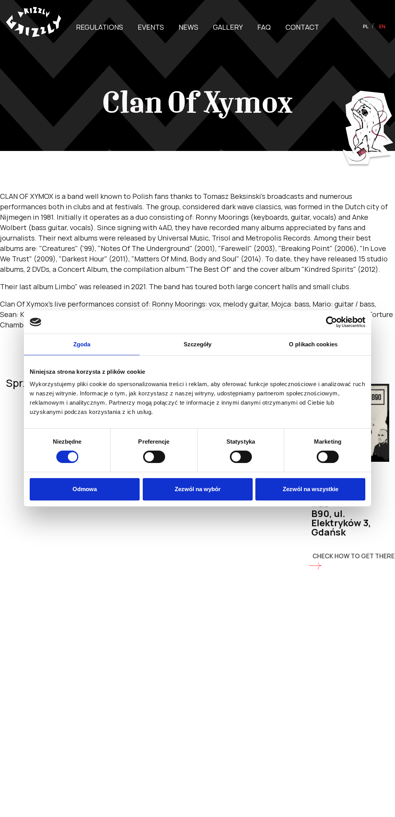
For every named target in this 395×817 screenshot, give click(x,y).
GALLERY (228, 27)
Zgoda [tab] (82, 344)
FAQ (264, 27)
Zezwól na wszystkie (310, 489)
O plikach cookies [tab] (313, 344)
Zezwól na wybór (198, 489)
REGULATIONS (99, 27)
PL (366, 26)
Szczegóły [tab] (198, 344)
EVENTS (151, 27)
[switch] (154, 457)
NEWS (188, 27)
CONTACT (302, 27)
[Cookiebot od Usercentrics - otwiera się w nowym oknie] (331, 322)
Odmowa (85, 489)
